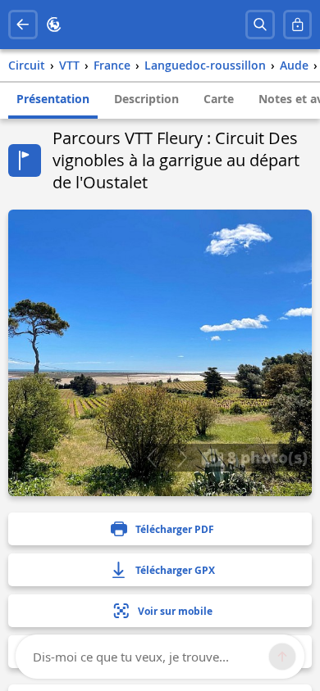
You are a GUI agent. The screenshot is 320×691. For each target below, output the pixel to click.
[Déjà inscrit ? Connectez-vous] (298, 24)
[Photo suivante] (182, 457)
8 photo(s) (265, 456)
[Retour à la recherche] (23, 24)
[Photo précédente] (151, 457)
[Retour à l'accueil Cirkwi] (54, 24)
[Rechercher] (260, 24)
